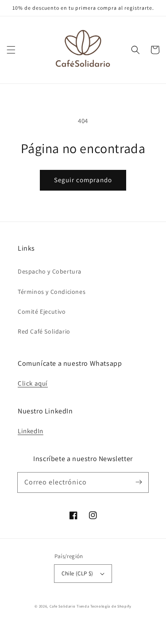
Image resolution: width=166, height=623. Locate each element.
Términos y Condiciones (51, 292)
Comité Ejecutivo (42, 311)
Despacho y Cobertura (49, 271)
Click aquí (33, 383)
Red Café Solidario (44, 331)
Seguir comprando (83, 180)
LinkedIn (30, 431)
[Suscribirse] (138, 482)
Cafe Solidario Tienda (69, 606)
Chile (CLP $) (77, 573)
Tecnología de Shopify (110, 606)
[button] (11, 50)
